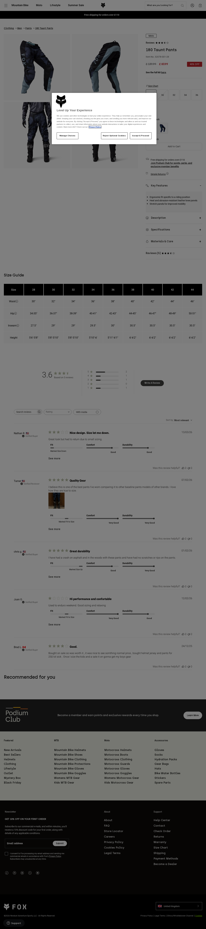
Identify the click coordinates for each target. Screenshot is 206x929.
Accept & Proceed (140, 136)
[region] (104, 118)
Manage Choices (67, 136)
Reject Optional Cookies (114, 136)
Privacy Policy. (95, 127)
